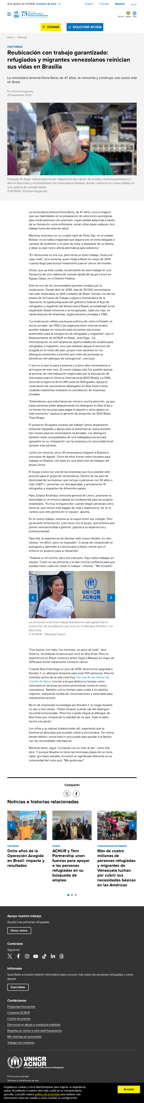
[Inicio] (26, 14)
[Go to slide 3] (77, 896)
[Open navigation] (9, 14)
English (89, 4)
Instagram (27, 956)
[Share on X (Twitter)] (67, 793)
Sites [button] (135, 16)
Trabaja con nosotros (20, 1043)
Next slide (111, 598)
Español (120, 4)
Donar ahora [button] (19, 930)
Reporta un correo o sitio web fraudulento (34, 1031)
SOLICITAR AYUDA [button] (87, 27)
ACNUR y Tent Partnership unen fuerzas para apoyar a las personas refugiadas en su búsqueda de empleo (71, 865)
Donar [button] (128, 16)
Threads (61, 956)
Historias (22, 37)
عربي (134, 4)
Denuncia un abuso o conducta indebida (33, 1025)
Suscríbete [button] (18, 987)
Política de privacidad (18, 1076)
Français (104, 4)
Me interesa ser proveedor (24, 1037)
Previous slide (33, 598)
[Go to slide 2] (73, 896)
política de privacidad (47, 1094)
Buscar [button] (121, 16)
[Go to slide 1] (69, 896)
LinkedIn (52, 956)
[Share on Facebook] (76, 793)
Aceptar (129, 1089)
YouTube (35, 956)
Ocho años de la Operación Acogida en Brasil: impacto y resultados (25, 858)
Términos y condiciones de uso (23, 1080)
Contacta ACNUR (18, 1013)
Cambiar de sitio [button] (46, 4)
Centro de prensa (18, 1019)
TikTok (44, 956)
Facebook (18, 956)
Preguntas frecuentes (21, 1007)
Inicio (10, 37)
